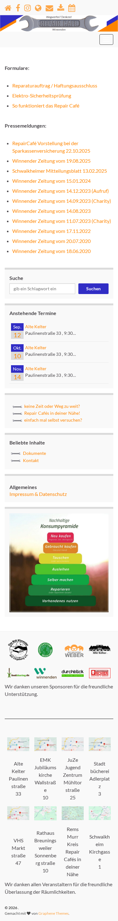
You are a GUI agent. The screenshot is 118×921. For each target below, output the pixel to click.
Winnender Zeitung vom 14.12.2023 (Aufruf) (60, 191)
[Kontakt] (49, 6)
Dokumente (34, 453)
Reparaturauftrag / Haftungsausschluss (54, 85)
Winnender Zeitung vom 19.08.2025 (51, 161)
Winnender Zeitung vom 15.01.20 (48, 181)
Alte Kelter (36, 326)
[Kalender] (71, 6)
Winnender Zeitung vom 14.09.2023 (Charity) (61, 201)
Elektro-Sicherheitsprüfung (41, 95)
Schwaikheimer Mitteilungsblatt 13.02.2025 (59, 171)
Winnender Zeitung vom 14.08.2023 (51, 211)
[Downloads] (60, 6)
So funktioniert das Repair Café (45, 105)
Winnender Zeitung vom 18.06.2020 (51, 251)
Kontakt (31, 460)
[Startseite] (8, 6)
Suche (16, 278)
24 (88, 181)
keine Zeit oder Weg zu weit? (52, 406)
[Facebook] (18, 6)
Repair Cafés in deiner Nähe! (52, 413)
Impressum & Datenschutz (38, 494)
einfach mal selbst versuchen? (53, 420)
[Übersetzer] (38, 6)
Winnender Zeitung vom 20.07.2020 (51, 241)
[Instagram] (27, 6)
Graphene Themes (53, 913)
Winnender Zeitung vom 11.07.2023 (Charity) (61, 221)
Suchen (93, 288)
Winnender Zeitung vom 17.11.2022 (51, 231)
